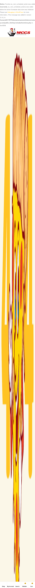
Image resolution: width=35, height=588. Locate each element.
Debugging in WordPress (15, 12)
